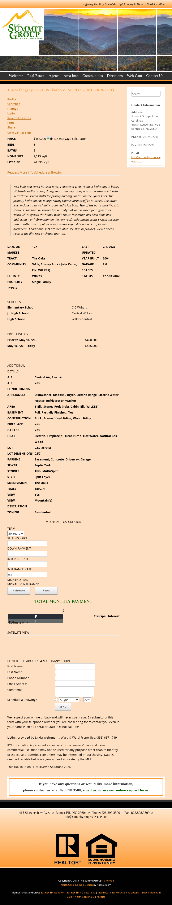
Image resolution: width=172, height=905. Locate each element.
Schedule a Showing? (22, 700)
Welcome (16, 76)
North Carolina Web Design (77, 885)
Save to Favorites (19, 118)
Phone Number (18, 678)
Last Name (14, 672)
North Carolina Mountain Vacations (118, 892)
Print (10, 123)
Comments (14, 690)
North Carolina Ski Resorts (90, 897)
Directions (115, 76)
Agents (54, 76)
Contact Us (154, 76)
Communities (92, 76)
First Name (15, 666)
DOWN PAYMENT (19, 548)
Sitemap (109, 880)
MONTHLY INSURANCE (23, 584)
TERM (11, 528)
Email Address (17, 684)
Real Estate (35, 76)
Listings (12, 109)
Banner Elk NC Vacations (80, 892)
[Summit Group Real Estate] (19, 24)
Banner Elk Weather (52, 892)
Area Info (71, 76)
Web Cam (134, 76)
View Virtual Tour (19, 133)
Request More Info (20, 172)
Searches (13, 104)
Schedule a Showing (48, 172)
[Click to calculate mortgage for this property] (66, 139)
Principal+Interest (107, 616)
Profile (11, 99)
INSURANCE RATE (19, 569)
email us (89, 790)
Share (11, 127)
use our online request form (125, 790)
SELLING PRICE (17, 538)
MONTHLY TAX (17, 580)
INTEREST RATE (18, 559)
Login (11, 113)
